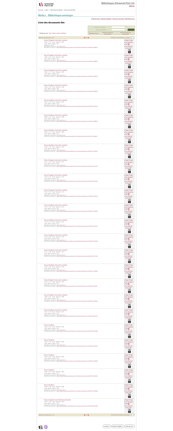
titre (50, 33)
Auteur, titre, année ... (100, 27)
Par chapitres (129, 42)
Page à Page (129, 40)
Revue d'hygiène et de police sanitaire (55, 40)
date (54, 33)
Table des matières (101, 29)
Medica (131, 6)
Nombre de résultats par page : (120, 37)
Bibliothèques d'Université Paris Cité (118, 3)
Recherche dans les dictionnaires (108, 33)
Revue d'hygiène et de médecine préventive (57, 400)
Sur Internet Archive (128, 47)
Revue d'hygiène (49, 325)
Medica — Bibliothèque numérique (55, 15)
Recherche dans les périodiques (125, 33)
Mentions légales (117, 426)
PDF (126, 44)
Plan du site (129, 426)
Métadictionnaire (93, 33)
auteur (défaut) (61, 33)
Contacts (106, 426)
